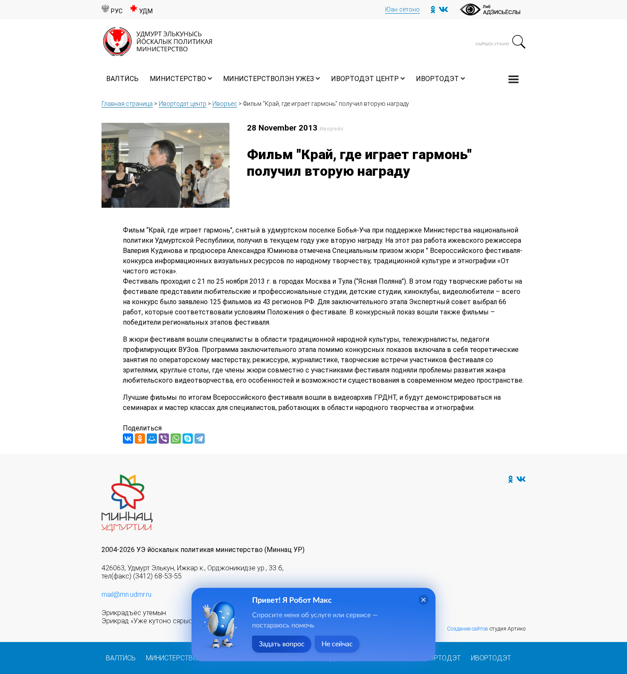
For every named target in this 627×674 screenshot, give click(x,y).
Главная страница (127, 103)
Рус (116, 11)
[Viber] (164, 438)
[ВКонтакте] (128, 438)
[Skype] (188, 438)
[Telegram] (199, 438)
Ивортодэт (437, 79)
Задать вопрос (282, 644)
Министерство (178, 79)
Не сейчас (337, 644)
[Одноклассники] (140, 438)
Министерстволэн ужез (268, 79)
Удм (146, 11)
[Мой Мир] (152, 438)
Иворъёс (224, 103)
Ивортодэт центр (365, 79)
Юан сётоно (402, 9)
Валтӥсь (122, 79)
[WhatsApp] (176, 438)
